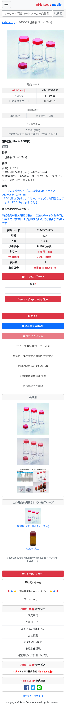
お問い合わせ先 (33, 642)
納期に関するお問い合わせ (33, 366)
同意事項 (33, 615)
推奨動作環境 (33, 648)
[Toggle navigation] (6, 4)
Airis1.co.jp (8, 22)
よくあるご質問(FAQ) (33, 628)
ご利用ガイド (33, 622)
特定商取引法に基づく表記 (33, 655)
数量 (33, 284)
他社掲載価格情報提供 (33, 376)
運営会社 (27, 695)
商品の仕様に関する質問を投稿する (33, 356)
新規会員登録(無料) (33, 326)
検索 (59, 13)
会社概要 (33, 635)
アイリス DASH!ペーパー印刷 (33, 346)
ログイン (33, 316)
